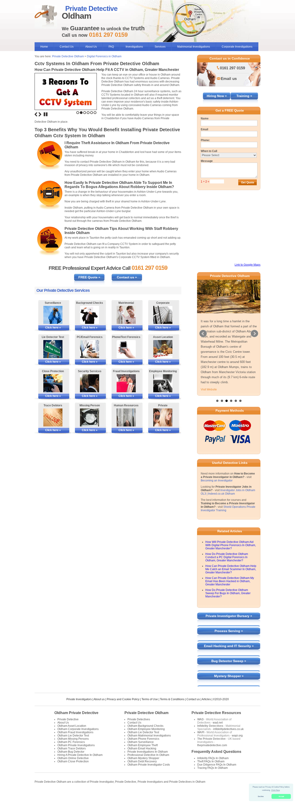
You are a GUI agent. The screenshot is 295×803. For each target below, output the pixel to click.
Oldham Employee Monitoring (146, 729)
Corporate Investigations (237, 46)
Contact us (193, 699)
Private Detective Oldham (68, 56)
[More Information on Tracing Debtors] (53, 417)
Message (207, 161)
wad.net (218, 722)
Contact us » (127, 277)
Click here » (53, 327)
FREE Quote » (89, 277)
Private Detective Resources (216, 713)
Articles (206, 699)
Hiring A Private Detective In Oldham (80, 755)
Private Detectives (138, 719)
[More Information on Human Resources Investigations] (126, 417)
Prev (203, 333)
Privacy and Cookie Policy (123, 699)
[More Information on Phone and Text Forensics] (126, 349)
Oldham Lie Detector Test (73, 735)
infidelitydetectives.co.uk (228, 729)
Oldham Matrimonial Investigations (149, 735)
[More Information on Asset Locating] (163, 349)
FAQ (111, 46)
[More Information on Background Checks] (89, 315)
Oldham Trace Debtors (71, 748)
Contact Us (67, 46)
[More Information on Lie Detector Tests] (53, 349)
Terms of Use (150, 699)
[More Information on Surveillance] (53, 315)
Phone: (205, 140)
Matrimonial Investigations (193, 46)
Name (205, 118)
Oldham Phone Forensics (143, 738)
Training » (244, 96)
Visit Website (209, 389)
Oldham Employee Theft (142, 745)
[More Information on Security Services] (89, 383)
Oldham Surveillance (140, 742)
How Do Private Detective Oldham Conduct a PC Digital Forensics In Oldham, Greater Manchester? (226, 557)
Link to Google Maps (247, 264)
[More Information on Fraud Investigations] (126, 383)
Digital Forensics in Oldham (104, 56)
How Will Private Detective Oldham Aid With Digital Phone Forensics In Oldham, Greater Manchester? (230, 545)
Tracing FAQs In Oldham (212, 768)
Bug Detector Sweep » (228, 661)
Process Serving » (229, 631)
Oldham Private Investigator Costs (148, 764)
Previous (36, 114)
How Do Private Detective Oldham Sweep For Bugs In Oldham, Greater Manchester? (228, 593)
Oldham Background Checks (145, 725)
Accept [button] (281, 796)
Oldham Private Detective (76, 713)
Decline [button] (261, 796)
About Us (91, 46)
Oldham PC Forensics (71, 742)
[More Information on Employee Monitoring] (163, 383)
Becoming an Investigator (217, 480)
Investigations (134, 46)
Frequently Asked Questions (216, 752)
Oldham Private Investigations (76, 745)
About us (99, 699)
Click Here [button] (275, 790)
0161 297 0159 (232, 68)
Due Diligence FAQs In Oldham (216, 764)
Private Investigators (79, 699)
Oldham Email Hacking (141, 748)
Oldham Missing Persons (73, 738)
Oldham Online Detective (73, 758)
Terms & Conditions (172, 699)
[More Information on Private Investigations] (163, 417)
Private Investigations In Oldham (147, 751)
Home (44, 46)
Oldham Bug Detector (70, 751)
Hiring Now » (217, 96)
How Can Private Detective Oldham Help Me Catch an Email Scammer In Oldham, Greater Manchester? (230, 569)
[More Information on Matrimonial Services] (126, 315)
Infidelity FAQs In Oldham (213, 758)
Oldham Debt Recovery (142, 761)
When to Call (209, 151)
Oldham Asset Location (71, 725)
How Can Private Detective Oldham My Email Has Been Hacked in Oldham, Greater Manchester (229, 581)
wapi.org (237, 735)
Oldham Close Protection (73, 761)
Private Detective (68, 719)
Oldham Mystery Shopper (143, 758)
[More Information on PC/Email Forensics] (89, 349)
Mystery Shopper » (229, 676)
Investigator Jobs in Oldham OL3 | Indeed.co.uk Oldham (228, 492)
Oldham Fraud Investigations (75, 732)
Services (160, 46)
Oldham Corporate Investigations (78, 729)
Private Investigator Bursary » (229, 616)
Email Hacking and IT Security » (229, 646)
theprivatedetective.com (212, 745)
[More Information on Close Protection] (53, 383)
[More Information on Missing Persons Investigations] (89, 417)
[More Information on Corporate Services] (163, 315)
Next (39, 114)
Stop (46, 114)
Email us (229, 78)
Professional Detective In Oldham (148, 755)
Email (204, 129)
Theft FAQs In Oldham (210, 761)
